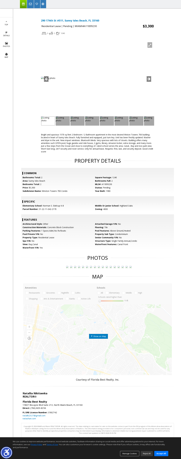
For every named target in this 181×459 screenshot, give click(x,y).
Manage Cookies (129, 453)
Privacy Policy (36, 444)
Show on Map (99, 336)
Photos (6, 46)
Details (6, 35)
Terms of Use (52, 444)
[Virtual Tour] (43, 4)
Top (6, 24)
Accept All (161, 453)
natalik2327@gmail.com (34, 415)
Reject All (147, 453)
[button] (6, 452)
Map (6, 57)
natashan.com (29, 418)
